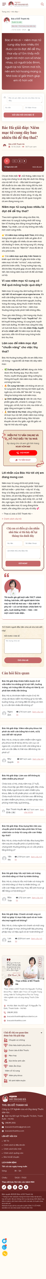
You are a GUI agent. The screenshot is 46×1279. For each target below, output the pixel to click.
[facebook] (15, 1187)
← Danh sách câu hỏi (11, 519)
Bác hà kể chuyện (11, 1157)
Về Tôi (6, 1141)
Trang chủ (6, 12)
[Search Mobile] (42, 4)
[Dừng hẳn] (24, 161)
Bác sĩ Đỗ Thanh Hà (16, 144)
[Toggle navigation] (4, 4)
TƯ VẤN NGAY (25, 460)
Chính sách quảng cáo (13, 1153)
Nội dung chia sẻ (12, 636)
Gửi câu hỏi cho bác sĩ (23, 115)
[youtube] (21, 1187)
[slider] (23, 169)
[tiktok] (4, 1187)
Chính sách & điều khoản (14, 1145)
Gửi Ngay (23, 564)
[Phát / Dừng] (7, 161)
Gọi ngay (24, 453)
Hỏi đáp (15, 12)
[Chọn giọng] (20, 161)
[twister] (10, 1187)
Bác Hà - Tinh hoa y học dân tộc (23, 26)
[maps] (26, 1187)
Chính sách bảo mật (12, 1149)
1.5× (14, 161)
